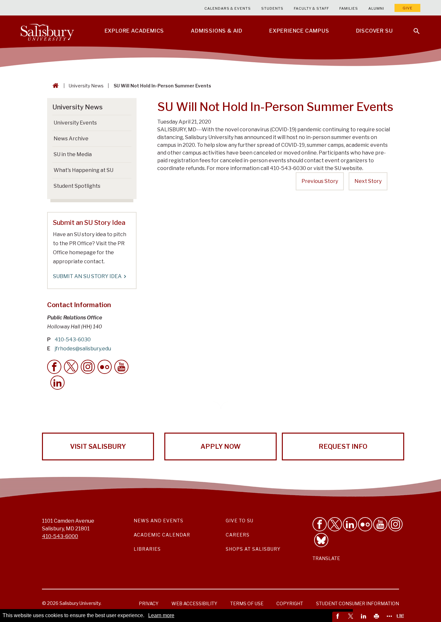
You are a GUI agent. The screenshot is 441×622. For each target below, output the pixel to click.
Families (348, 8)
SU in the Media (73, 154)
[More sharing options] (390, 617)
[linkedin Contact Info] (57, 383)
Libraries (147, 549)
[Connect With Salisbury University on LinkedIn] (350, 524)
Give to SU (239, 520)
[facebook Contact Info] (54, 367)
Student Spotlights (77, 186)
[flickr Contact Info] (104, 367)
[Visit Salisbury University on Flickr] (365, 524)
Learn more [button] (161, 615)
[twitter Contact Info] (71, 367)
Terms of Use (246, 603)
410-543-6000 (60, 536)
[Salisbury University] (47, 30)
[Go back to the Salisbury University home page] (54, 85)
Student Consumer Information (357, 603)
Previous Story (320, 181)
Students (272, 8)
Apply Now (220, 446)
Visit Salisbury (98, 446)
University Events (75, 123)
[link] (338, 617)
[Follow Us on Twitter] (335, 524)
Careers (238, 534)
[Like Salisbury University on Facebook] (320, 524)
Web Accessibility (194, 603)
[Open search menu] (412, 27)
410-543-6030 (73, 339)
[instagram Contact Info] (88, 367)
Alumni (376, 8)
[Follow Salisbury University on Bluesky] (321, 540)
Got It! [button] (397, 615)
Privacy (149, 603)
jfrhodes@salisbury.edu (83, 349)
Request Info (343, 446)
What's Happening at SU (83, 170)
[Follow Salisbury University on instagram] (395, 524)
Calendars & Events (227, 8)
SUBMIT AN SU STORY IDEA (87, 276)
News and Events (158, 520)
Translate (326, 558)
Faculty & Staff (311, 8)
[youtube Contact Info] (121, 367)
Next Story (368, 181)
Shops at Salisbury (253, 549)
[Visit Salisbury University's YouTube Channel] (380, 524)
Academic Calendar (162, 534)
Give (408, 8)
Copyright (289, 603)
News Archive (71, 138)
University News (86, 85)
